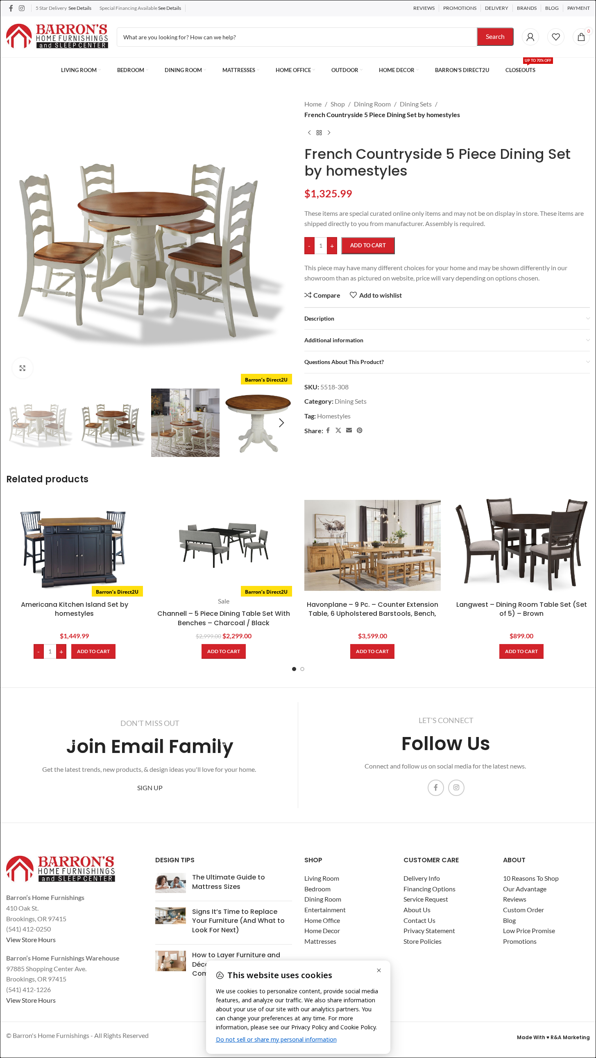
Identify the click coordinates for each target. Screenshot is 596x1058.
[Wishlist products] (556, 37)
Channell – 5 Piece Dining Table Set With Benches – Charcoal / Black (223, 618)
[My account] (530, 37)
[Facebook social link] (11, 8)
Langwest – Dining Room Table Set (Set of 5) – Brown (521, 609)
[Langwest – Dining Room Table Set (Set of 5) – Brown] (521, 545)
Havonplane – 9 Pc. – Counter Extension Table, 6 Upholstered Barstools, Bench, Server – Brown (372, 614)
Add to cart (368, 245)
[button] (16, 423)
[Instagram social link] (21, 8)
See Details (79, 8)
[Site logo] (57, 36)
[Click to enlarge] (22, 368)
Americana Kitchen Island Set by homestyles (74, 609)
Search (495, 36)
